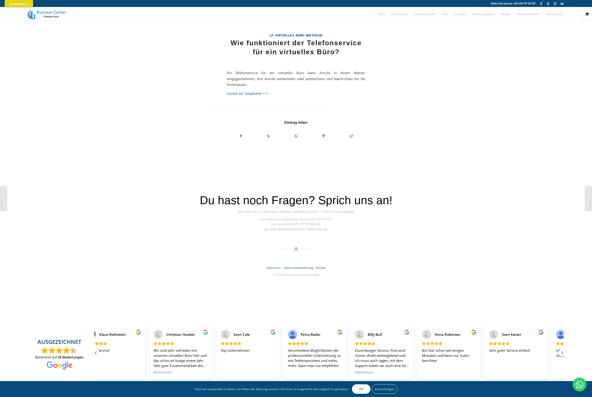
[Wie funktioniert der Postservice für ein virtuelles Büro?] (3, 198)
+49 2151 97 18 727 (524, 3)
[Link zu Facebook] (541, 3)
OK (361, 389)
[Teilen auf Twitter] (268, 136)
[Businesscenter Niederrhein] (46, 14)
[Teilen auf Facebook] (241, 136)
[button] (561, 352)
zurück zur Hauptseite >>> (248, 93)
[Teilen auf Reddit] (351, 136)
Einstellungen (384, 389)
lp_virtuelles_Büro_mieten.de (296, 35)
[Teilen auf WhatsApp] (296, 136)
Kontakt (321, 268)
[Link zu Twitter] (548, 3)
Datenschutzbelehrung (298, 268)
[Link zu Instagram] (555, 3)
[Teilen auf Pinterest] (323, 136)
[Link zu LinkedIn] (562, 3)
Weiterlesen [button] (110, 372)
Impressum (273, 268)
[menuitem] (381, 14)
